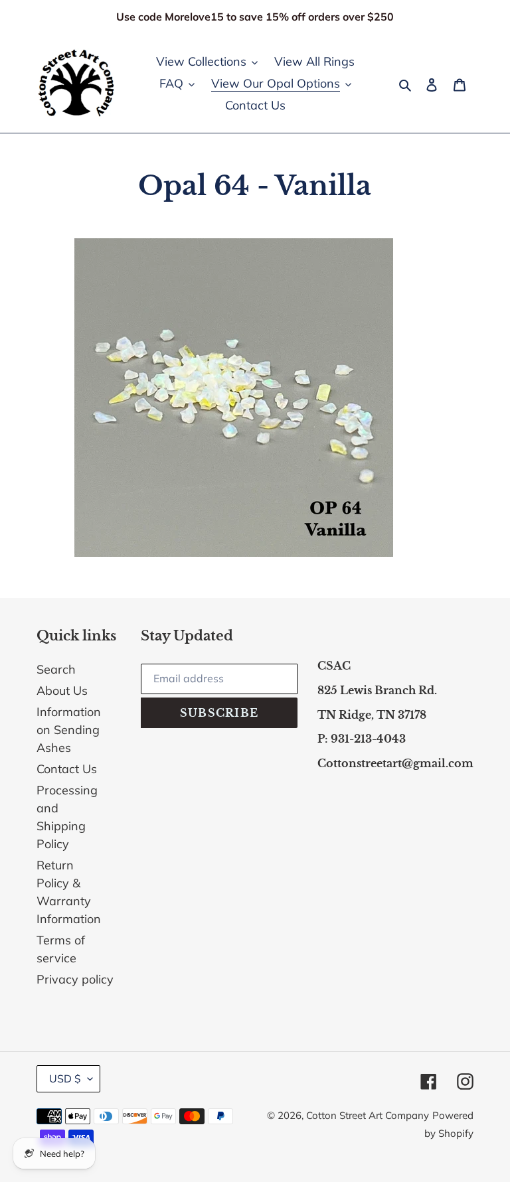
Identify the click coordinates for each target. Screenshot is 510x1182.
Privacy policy (75, 979)
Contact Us (67, 768)
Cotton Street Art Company (367, 1115)
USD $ (65, 1078)
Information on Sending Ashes (69, 729)
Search (56, 669)
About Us (62, 690)
